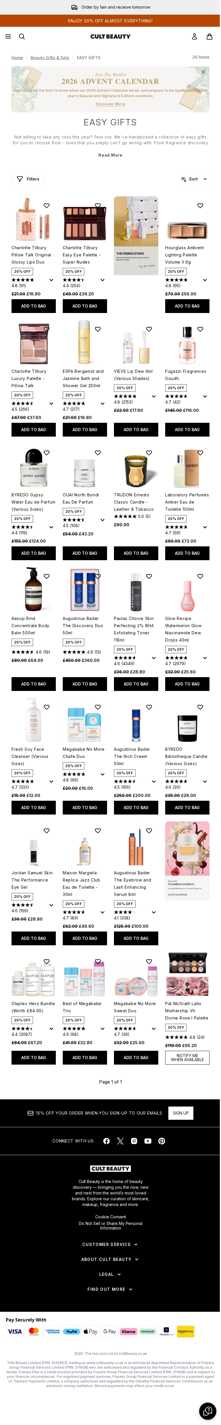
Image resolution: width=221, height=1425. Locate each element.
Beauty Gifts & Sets (50, 57)
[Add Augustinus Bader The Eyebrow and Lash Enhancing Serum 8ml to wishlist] (149, 831)
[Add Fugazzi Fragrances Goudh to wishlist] (200, 329)
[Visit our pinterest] (162, 1141)
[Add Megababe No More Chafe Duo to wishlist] (98, 707)
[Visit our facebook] (106, 1141)
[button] (136, 235)
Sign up (181, 1113)
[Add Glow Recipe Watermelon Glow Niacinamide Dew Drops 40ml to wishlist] (200, 576)
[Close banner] (203, 72)
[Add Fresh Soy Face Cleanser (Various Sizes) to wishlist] (47, 707)
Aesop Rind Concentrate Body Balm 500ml (30, 625)
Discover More (110, 104)
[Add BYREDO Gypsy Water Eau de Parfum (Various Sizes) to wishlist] (47, 453)
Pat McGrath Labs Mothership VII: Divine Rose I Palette (187, 1010)
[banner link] (187, 860)
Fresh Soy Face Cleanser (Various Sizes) (30, 756)
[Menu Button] (7, 36)
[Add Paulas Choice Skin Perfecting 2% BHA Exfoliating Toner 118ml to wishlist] (149, 576)
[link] (194, 36)
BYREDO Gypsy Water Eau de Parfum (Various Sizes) (33, 502)
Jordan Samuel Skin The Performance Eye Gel (32, 880)
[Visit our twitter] (120, 1141)
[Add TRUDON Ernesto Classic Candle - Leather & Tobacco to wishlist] (149, 453)
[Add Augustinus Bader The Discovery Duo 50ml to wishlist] (98, 576)
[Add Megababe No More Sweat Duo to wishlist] (149, 961)
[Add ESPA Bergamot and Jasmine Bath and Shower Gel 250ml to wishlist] (98, 329)
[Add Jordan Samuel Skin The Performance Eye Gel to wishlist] (47, 831)
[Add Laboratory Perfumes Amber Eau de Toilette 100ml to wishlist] (200, 453)
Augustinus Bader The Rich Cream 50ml (132, 756)
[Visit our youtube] (148, 1141)
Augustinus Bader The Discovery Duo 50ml (83, 625)
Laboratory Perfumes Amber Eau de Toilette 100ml (187, 502)
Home (17, 57)
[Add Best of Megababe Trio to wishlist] (98, 961)
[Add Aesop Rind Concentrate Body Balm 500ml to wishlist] (47, 576)
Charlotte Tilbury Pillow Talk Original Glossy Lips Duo (31, 254)
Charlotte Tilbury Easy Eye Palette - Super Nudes (82, 254)
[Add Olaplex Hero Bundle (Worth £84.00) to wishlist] (47, 961)
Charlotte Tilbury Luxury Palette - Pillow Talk (29, 378)
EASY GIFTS (110, 122)
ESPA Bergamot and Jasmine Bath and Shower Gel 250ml (83, 378)
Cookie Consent (110, 1217)
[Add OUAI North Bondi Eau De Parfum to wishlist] (98, 453)
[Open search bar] (22, 36)
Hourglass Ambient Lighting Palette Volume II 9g (184, 254)
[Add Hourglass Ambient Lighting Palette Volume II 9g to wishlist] (200, 205)
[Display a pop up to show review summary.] (52, 281)
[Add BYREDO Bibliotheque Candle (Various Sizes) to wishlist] (200, 707)
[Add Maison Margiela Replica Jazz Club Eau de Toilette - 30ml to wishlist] (98, 831)
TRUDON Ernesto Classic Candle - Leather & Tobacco (134, 502)
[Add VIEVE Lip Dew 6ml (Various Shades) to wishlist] (149, 329)
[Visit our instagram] (134, 1141)
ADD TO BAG (33, 306)
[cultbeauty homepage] (110, 36)
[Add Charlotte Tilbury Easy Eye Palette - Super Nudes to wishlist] (98, 205)
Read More (110, 155)
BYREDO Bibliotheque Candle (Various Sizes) (186, 756)
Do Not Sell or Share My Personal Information (110, 1225)
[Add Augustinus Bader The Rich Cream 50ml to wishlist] (149, 707)
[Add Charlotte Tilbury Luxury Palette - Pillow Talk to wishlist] (47, 329)
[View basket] (209, 36)
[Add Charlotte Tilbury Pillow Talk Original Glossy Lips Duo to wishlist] (47, 205)
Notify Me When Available (187, 1057)
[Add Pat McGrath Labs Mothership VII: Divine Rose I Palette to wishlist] (200, 961)
